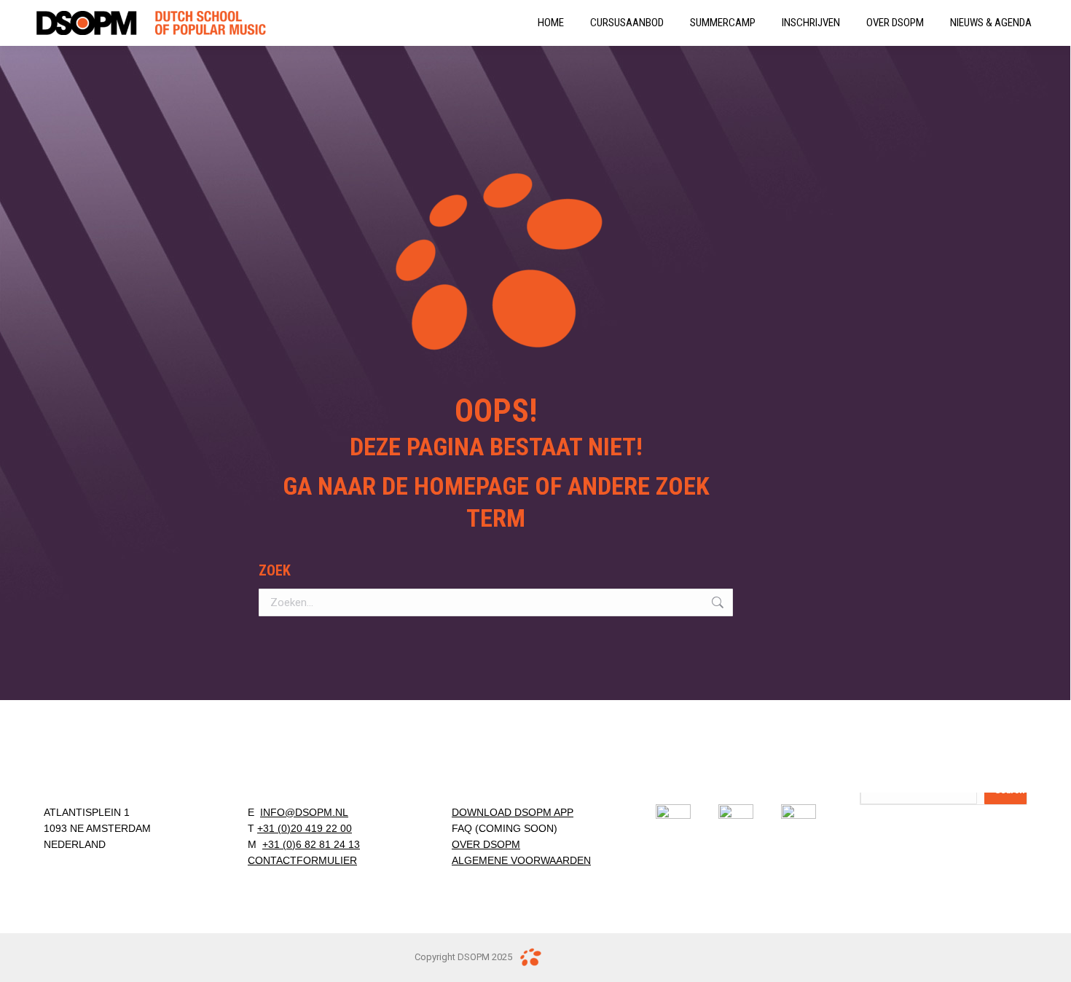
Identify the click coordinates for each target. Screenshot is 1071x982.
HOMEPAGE (471, 485)
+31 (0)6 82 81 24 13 (311, 844)
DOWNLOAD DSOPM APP (512, 812)
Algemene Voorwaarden (521, 860)
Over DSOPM (486, 844)
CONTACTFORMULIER (302, 860)
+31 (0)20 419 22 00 (304, 828)
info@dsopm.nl (304, 812)
